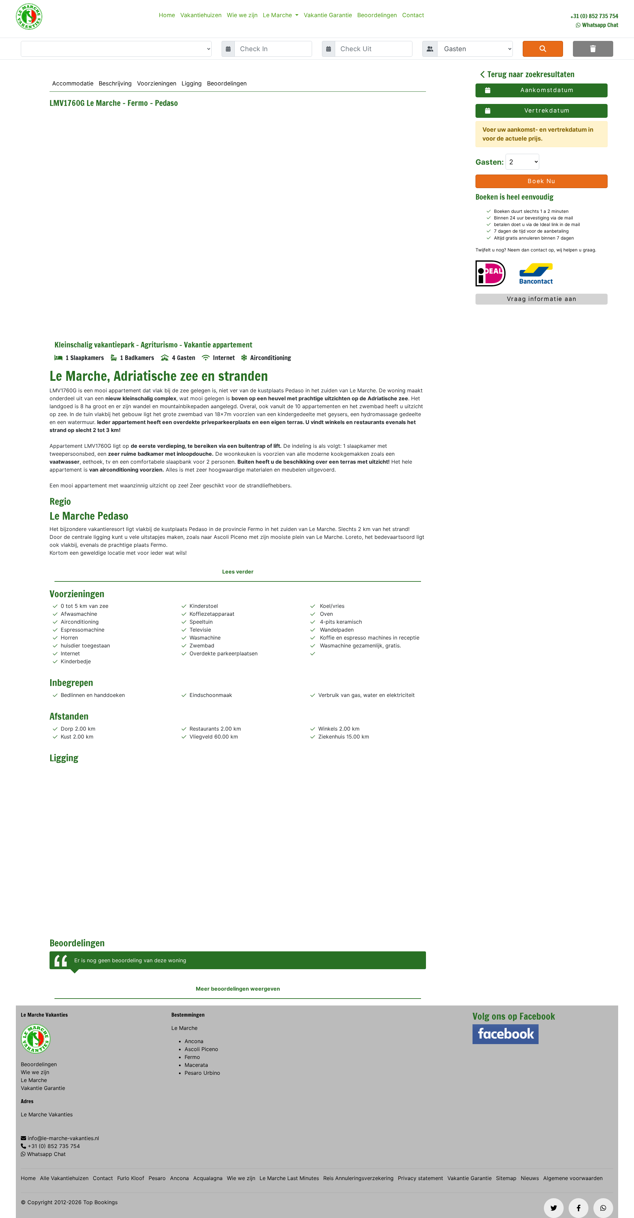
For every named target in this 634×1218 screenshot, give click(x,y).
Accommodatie (72, 83)
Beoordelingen (377, 15)
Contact (413, 15)
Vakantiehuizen (201, 15)
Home (167, 15)
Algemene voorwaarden (573, 1178)
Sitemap (506, 1178)
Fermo (192, 1057)
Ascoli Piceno (201, 1049)
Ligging (192, 83)
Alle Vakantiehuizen (64, 1178)
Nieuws (530, 1178)
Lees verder (238, 571)
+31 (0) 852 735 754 (594, 16)
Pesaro (157, 1178)
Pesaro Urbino (202, 1073)
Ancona (194, 1041)
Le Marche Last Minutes (289, 1178)
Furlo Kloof (130, 1178)
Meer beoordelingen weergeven (238, 988)
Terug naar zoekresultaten (530, 74)
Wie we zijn (242, 15)
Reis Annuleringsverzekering (358, 1178)
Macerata (196, 1065)
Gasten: (491, 161)
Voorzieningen (156, 83)
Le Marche (278, 15)
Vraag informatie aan (542, 298)
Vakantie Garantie (328, 15)
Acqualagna (208, 1178)
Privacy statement (420, 1178)
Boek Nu (541, 181)
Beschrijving (115, 83)
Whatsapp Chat (600, 24)
